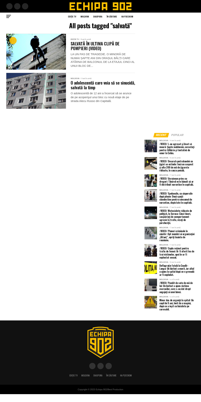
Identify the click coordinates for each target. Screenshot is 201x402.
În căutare (112, 16)
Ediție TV (72, 16)
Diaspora (97, 16)
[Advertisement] (168, 81)
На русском (127, 16)
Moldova (85, 16)
